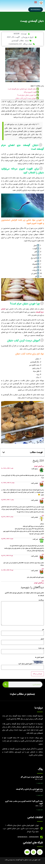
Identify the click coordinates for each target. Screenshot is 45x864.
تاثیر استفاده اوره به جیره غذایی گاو (32, 776)
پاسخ (43, 481)
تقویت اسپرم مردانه (30, 92)
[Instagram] (40, 852)
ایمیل (42, 639)
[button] (35, 2)
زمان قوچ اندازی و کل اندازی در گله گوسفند (29, 789)
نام (43, 629)
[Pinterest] (33, 852)
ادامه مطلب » (40, 783)
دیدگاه (41, 600)
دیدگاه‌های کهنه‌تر (39, 466)
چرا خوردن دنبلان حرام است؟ (26, 95)
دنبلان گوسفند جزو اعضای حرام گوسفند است (22, 88)
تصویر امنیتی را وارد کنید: (25, 664)
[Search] (5, 684)
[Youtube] (27, 852)
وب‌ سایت (41, 648)
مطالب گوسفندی (18, 40)
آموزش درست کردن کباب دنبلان (25, 98)
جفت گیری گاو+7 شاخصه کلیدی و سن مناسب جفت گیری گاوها (24, 802)
